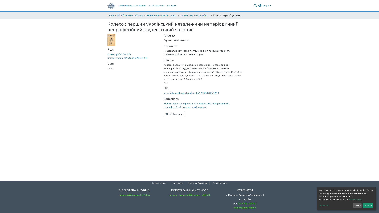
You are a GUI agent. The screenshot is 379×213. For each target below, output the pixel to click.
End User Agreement (198, 183)
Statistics (171, 5)
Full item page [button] (175, 114)
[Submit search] (255, 6)
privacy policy (355, 199)
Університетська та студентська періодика (161, 15)
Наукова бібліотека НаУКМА (134, 195)
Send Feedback (220, 183)
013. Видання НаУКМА (130, 15)
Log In (266, 5)
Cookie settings (158, 183)
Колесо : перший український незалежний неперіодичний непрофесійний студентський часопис (194, 15)
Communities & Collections (132, 5)
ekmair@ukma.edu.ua (245, 207)
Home (110, 15)
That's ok (367, 205)
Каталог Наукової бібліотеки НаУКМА (189, 195)
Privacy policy (177, 183)
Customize (324, 205)
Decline (357, 205)
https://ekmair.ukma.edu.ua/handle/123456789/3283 (191, 93)
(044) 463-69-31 (247, 203)
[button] (259, 5)
